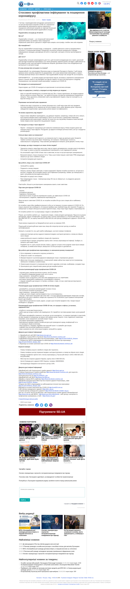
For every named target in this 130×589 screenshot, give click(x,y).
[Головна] (26, 3)
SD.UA (55, 577)
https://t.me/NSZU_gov (41, 375)
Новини (23, 9)
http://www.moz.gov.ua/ (44, 335)
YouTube (81, 577)
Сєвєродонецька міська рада (28, 399)
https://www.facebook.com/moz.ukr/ (54, 337)
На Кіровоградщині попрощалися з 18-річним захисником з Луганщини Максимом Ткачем (50, 564)
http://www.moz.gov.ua (42, 377)
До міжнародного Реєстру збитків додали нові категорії (41, 544)
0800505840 (60, 361)
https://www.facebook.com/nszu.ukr (62, 343)
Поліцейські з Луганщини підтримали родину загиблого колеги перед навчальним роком (48, 480)
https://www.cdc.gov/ (49, 396)
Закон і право (46, 20)
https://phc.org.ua (48, 389)
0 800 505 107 (78, 354)
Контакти (39, 577)
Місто (37, 9)
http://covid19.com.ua (55, 387)
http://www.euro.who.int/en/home (49, 394)
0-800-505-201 (49, 218)
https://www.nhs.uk (24, 394)
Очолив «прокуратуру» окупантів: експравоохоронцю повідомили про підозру (44, 473)
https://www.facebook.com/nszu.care (30, 374)
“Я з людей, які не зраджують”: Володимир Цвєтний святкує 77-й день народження (99, 86)
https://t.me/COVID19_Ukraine (68, 338)
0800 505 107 (25, 218)
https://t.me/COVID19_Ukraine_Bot (29, 342)
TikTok (89, 577)
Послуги (45, 577)
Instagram (70, 577)
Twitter (86, 577)
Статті (30, 9)
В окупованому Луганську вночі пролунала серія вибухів (39, 571)
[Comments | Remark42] (52, 498)
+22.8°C (106, 4)
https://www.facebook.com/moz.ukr (52, 379)
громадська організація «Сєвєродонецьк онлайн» (69, 584)
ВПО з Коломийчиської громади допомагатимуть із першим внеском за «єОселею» (50, 549)
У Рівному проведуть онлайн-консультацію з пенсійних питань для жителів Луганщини (51, 546)
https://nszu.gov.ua (58, 370)
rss (92, 577)
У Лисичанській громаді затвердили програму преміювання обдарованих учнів (48, 551)
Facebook (64, 577)
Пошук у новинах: (95, 41)
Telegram (75, 577)
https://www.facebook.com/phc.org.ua (56, 391)
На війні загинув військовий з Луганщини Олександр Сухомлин (41, 563)
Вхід (49, 577)
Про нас (47, 9)
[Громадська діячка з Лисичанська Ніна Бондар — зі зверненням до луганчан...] (99, 69)
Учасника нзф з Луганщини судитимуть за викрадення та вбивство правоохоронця (46, 477)
